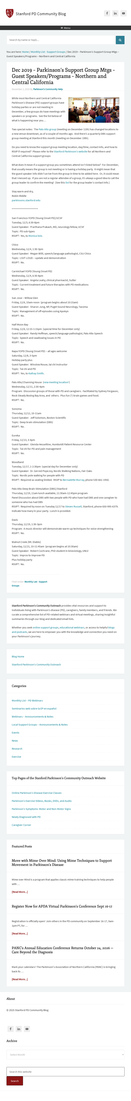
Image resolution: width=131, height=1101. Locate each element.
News (15, 740)
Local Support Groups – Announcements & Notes (40, 724)
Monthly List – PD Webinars (27, 700)
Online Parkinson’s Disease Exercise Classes (37, 792)
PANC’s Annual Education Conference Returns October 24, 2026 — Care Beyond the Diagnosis (62, 950)
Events (15, 732)
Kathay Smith (36, 373)
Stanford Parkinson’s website (70, 151)
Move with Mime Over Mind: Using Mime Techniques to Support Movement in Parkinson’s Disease (62, 862)
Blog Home (18, 656)
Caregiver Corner (21, 825)
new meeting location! (56, 382)
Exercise (16, 756)
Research (17, 748)
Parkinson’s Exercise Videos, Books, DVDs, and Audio (42, 800)
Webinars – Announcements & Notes (32, 716)
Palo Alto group (47, 129)
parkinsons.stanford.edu (26, 200)
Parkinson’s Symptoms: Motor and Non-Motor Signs (41, 809)
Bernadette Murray (73, 479)
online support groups (46, 627)
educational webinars (72, 627)
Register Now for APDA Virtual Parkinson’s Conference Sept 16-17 (62, 906)
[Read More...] (20, 891)
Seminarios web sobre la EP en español (34, 708)
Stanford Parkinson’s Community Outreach (36, 664)
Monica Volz (35, 235)
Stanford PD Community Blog (41, 13)
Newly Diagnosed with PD (26, 817)
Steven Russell (73, 506)
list (67, 182)
